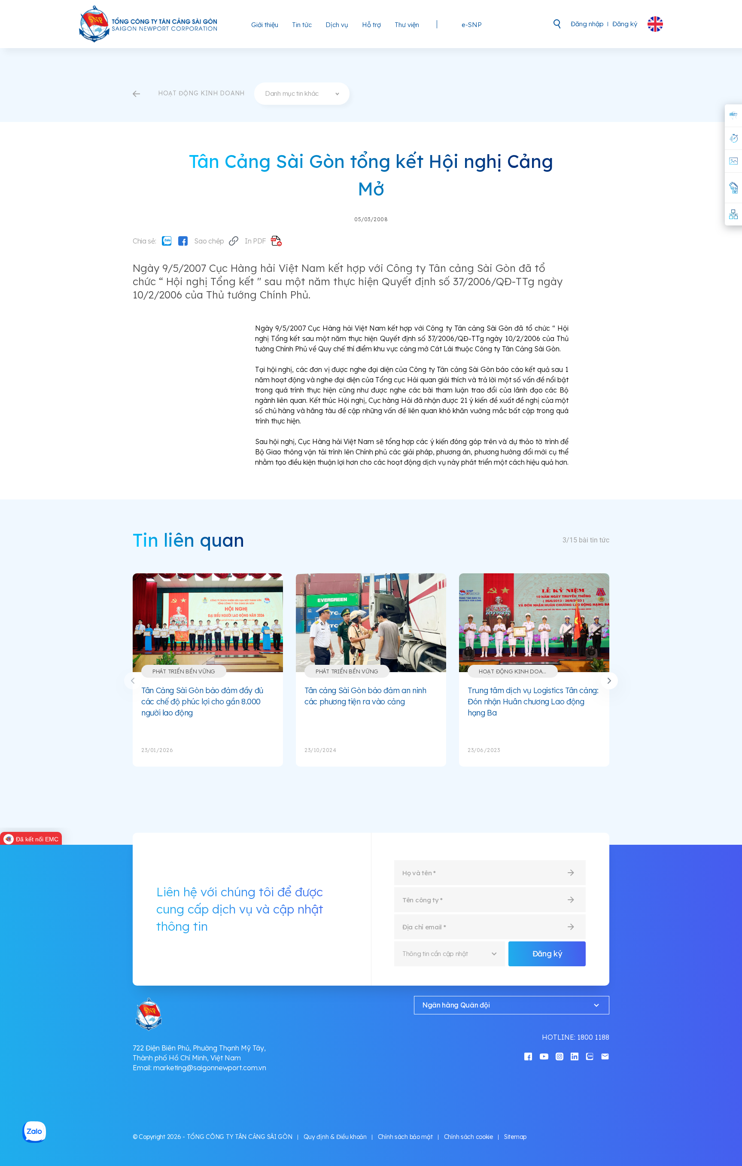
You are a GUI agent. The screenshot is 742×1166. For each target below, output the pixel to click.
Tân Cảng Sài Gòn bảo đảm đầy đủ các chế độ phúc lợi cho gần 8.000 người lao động (202, 701)
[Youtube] (544, 1056)
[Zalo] (166, 241)
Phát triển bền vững (183, 671)
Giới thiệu (264, 25)
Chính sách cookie (468, 1137)
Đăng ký (624, 24)
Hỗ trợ (371, 25)
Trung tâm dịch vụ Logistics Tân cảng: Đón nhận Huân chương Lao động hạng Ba (533, 701)
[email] (605, 1056)
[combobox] (302, 93)
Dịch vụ (336, 25)
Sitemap (515, 1137)
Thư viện (407, 25)
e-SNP (472, 25)
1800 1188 (593, 1037)
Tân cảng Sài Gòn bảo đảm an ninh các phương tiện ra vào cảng (365, 695)
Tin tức (302, 25)
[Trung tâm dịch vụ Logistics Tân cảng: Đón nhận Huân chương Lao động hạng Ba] (534, 622)
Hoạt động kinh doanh (514, 671)
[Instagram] (559, 1056)
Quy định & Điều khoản (335, 1137)
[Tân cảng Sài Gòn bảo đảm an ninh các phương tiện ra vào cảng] (371, 622)
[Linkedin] (574, 1056)
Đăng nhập (587, 24)
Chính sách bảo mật (405, 1137)
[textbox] (302, 93)
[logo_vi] (149, 24)
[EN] (655, 24)
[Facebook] (183, 241)
